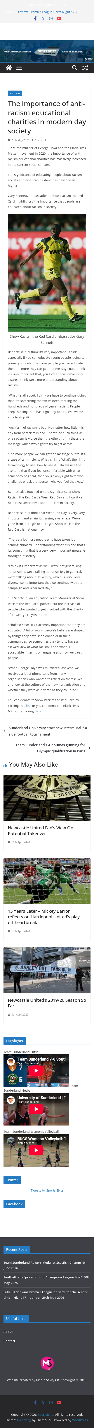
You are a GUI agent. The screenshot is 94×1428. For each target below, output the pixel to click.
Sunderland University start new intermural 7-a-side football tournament (48, 731)
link (28, 706)
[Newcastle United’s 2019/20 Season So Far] (47, 950)
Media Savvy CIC (48, 1380)
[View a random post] (85, 68)
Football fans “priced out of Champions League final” (43, 1277)
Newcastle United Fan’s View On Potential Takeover (40, 830)
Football (15, 93)
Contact (9, 1341)
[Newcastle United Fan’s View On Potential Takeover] (47, 778)
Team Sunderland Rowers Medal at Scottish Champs (42, 1262)
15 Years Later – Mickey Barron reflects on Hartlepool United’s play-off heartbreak (44, 916)
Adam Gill (41, 140)
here (38, 711)
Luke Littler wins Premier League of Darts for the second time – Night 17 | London (51, 13)
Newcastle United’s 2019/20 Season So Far (47, 1003)
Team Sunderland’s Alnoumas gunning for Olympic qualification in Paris (50, 748)
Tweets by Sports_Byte (47, 1190)
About (8, 1332)
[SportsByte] (8, 68)
